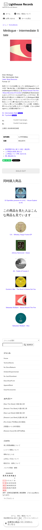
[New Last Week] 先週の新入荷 (14, 413)
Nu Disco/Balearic (10, 367)
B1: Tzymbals (7, 115)
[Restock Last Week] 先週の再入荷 (15, 417)
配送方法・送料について (12, 463)
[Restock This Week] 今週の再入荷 (15, 408)
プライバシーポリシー (30, 518)
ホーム (8, 14)
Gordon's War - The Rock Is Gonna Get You (21, 289)
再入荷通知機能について (12, 445)
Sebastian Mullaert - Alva (20, 326)
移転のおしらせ (9, 454)
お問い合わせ (10, 18)
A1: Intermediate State (10, 113)
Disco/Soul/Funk (9, 381)
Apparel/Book (8, 385)
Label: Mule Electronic (9, 79)
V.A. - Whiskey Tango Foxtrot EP (21, 234)
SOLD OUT (21, 170)
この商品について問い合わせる (15, 154)
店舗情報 (7, 441)
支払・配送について (24, 14)
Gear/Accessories (10, 390)
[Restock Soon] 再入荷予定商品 (14, 431)
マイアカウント (9, 498)
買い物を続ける (10, 156)
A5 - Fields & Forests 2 (21, 271)
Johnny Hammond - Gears (21, 253)
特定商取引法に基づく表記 (13, 518)
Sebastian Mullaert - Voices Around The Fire (21, 307)
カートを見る (26, 18)
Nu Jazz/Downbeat (10, 376)
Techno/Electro (13, 25)
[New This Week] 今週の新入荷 (14, 404)
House (6, 358)
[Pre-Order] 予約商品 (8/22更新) (14, 422)
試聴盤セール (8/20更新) (12, 426)
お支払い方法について (11, 459)
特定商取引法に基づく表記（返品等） (18, 149)
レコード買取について (11, 450)
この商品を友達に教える (13, 151)
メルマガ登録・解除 (10, 468)
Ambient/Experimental (11, 372)
